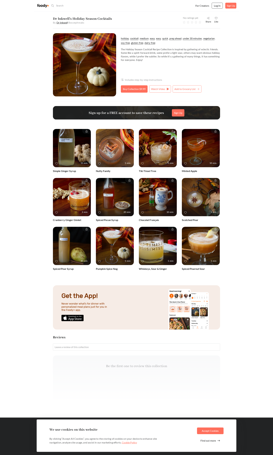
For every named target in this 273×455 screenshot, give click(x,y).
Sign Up (231, 5)
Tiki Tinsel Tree (147, 170)
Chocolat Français (149, 219)
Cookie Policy (129, 442)
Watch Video (158, 88)
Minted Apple (189, 170)
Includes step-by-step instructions (143, 79)
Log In (217, 5)
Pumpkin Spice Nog (107, 268)
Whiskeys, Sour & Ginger (153, 268)
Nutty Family (103, 170)
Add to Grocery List (185, 88)
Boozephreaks (76, 22)
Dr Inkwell (62, 22)
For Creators (202, 5)
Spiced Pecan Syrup (107, 219)
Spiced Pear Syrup (63, 268)
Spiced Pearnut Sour (193, 268)
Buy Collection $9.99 (134, 88)
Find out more (208, 440)
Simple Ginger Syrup (64, 170)
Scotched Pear (190, 219)
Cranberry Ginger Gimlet (67, 219)
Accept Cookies (210, 430)
